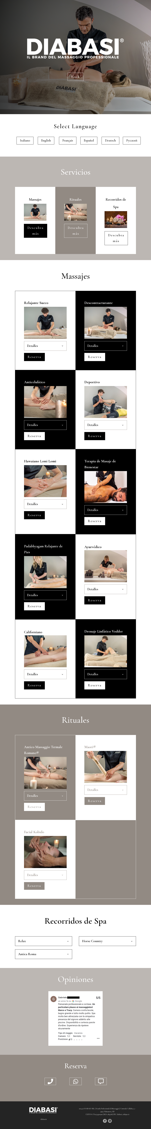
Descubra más (35, 231)
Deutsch (110, 140)
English (46, 140)
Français (67, 140)
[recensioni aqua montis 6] (75, 1045)
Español (89, 140)
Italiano (25, 140)
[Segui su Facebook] (105, 1121)
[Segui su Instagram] (110, 1121)
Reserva (34, 357)
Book (75, 77)
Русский (131, 140)
